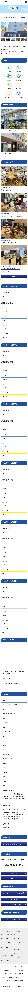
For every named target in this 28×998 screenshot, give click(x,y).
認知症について (6, 938)
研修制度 (17, 957)
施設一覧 (4, 951)
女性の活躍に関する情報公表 (9, 980)
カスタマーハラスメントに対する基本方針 (14, 973)
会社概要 (17, 934)
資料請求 (13, 878)
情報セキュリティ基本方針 (19, 970)
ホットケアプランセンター (13, 899)
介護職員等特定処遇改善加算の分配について (12, 977)
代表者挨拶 (18, 931)
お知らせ (17, 938)
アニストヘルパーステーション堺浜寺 (13, 894)
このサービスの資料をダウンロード (13, 844)
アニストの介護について (8, 931)
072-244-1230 (6, 722)
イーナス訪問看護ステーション (13, 904)
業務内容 (17, 949)
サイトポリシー (7, 966)
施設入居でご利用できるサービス (8, 955)
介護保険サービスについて (7, 943)
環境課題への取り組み (20, 980)
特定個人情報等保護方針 (18, 966)
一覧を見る (13, 276)
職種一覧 (17, 953)
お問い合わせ (13, 873)
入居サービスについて (7, 934)
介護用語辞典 (5, 947)
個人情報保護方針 (7, 970)
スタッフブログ (6, 960)
